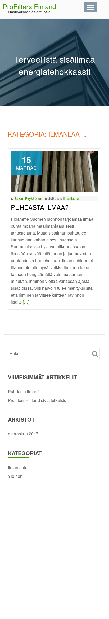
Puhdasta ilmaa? (40, 207)
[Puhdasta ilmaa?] (54, 171)
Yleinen (15, 476)
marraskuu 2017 (23, 434)
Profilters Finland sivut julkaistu (37, 400)
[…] (26, 302)
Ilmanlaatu (71, 198)
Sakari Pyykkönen (28, 198)
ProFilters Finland (29, 6)
